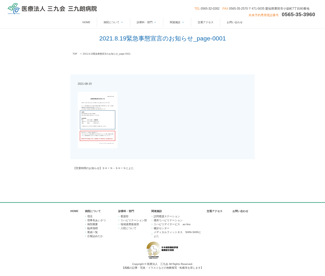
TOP (75, 54)
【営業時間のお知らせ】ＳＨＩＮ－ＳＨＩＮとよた (103, 168)
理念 (90, 216)
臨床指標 (92, 228)
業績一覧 (92, 232)
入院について (128, 228)
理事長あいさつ (96, 220)
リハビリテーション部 (134, 220)
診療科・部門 (145, 22)
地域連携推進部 (130, 224)
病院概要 (92, 224)
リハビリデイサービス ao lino (172, 224)
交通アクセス (205, 22)
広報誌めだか (95, 236)
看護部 (124, 216)
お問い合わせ (235, 22)
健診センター (161, 228)
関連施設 (175, 22)
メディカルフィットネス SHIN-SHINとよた (177, 234)
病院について (111, 22)
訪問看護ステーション (167, 216)
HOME (86, 22)
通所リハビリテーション (168, 220)
